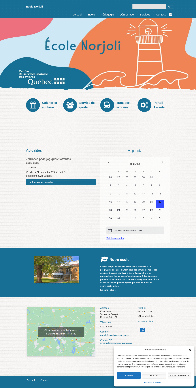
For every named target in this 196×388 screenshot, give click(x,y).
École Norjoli (34, 6)
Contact (161, 14)
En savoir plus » (108, 290)
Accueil (77, 14)
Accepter (128, 375)
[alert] (135, 230)
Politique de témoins (152, 382)
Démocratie (127, 14)
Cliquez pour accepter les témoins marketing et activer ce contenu (60, 332)
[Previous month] (108, 162)
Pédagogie (107, 14)
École (91, 14)
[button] (189, 349)
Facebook (170, 14)
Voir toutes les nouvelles (41, 182)
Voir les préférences (179, 375)
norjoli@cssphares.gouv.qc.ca (114, 335)
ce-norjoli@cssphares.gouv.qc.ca (116, 343)
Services (145, 14)
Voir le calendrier (115, 238)
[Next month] (162, 162)
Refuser (154, 375)
